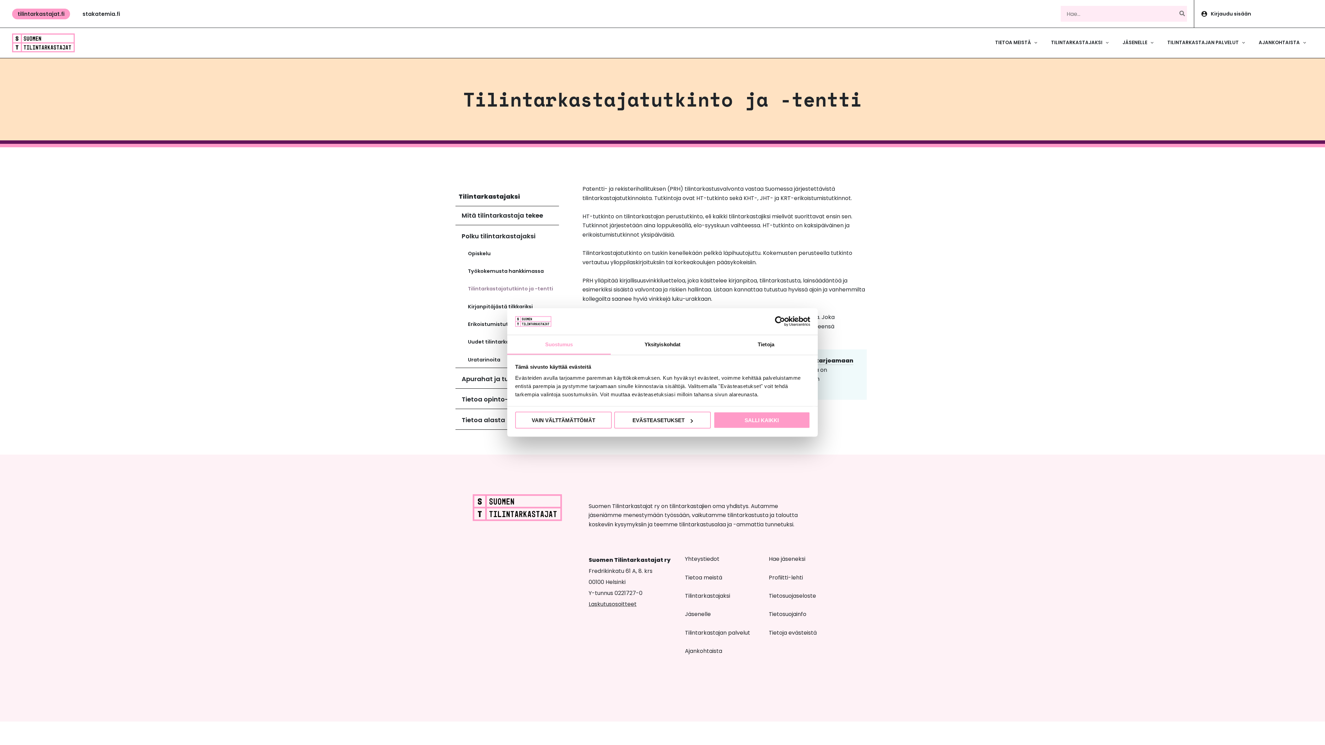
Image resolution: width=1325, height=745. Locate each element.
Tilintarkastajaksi (489, 196)
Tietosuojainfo (787, 614)
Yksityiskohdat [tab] (662, 344)
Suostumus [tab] (559, 344)
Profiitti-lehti (786, 578)
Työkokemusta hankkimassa (506, 271)
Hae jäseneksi (787, 559)
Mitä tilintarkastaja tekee (502, 215)
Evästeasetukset (658, 420)
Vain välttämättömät (563, 420)
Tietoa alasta (483, 420)
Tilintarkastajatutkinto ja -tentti (510, 288)
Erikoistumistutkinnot (496, 324)
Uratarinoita (484, 359)
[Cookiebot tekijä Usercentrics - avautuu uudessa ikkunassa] (780, 321)
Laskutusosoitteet (613, 604)
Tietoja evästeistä (793, 633)
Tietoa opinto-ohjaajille (500, 399)
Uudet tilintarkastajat (496, 341)
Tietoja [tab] (766, 344)
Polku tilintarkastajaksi (499, 236)
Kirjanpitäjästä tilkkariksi (500, 306)
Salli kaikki (762, 420)
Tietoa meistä (703, 578)
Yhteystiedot (702, 559)
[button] (41, 14)
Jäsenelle (698, 614)
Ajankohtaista (703, 651)
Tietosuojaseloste (792, 596)
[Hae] (1182, 14)
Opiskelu (479, 253)
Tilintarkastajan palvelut (717, 633)
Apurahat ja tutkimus (496, 379)
